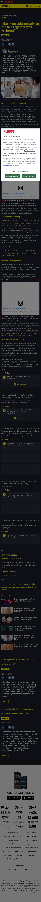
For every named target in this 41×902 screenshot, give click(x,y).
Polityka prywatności (29, 151)
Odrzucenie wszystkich (12, 176)
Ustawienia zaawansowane (20, 171)
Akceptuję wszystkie (29, 176)
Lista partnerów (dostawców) (11, 165)
